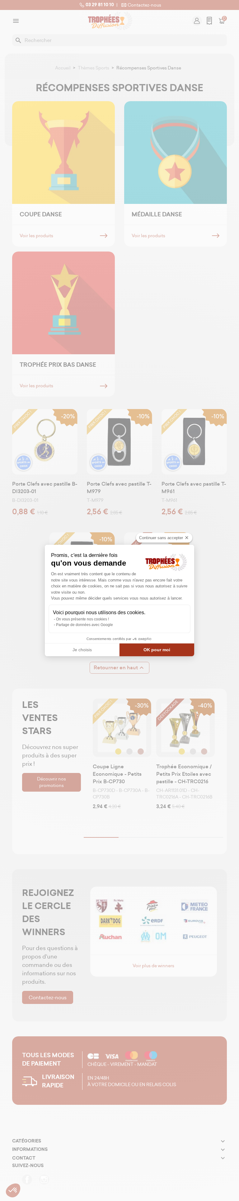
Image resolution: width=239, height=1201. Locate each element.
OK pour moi (156, 649)
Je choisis (82, 649)
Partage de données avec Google (84, 625)
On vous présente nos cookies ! (82, 619)
